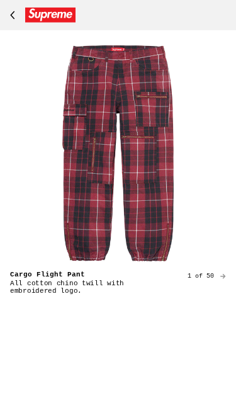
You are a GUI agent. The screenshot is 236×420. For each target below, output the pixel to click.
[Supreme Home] (40, 15)
